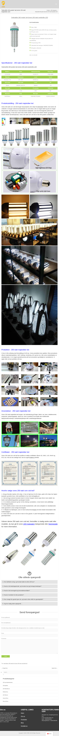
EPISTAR (40, 107)
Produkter (24, 719)
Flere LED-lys (5, 701)
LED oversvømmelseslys (8, 682)
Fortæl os (32, 457)
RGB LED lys (5, 691)
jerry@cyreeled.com (49, 717)
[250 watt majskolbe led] (14, 50)
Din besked (3, 638)
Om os (23, 716)
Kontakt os (24, 726)
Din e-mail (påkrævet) (5, 622)
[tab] (29, 582)
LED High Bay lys (6, 688)
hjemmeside (53, 524)
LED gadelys (5, 685)
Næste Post (54, 668)
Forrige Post (4, 668)
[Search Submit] (1, 672)
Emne (2, 633)
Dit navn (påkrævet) (5, 617)
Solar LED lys (5, 698)
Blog (22, 722)
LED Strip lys (5, 695)
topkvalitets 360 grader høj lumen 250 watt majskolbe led (15, 663)
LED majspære (29, 524)
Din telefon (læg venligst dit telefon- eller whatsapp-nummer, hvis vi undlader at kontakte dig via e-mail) (22, 628)
